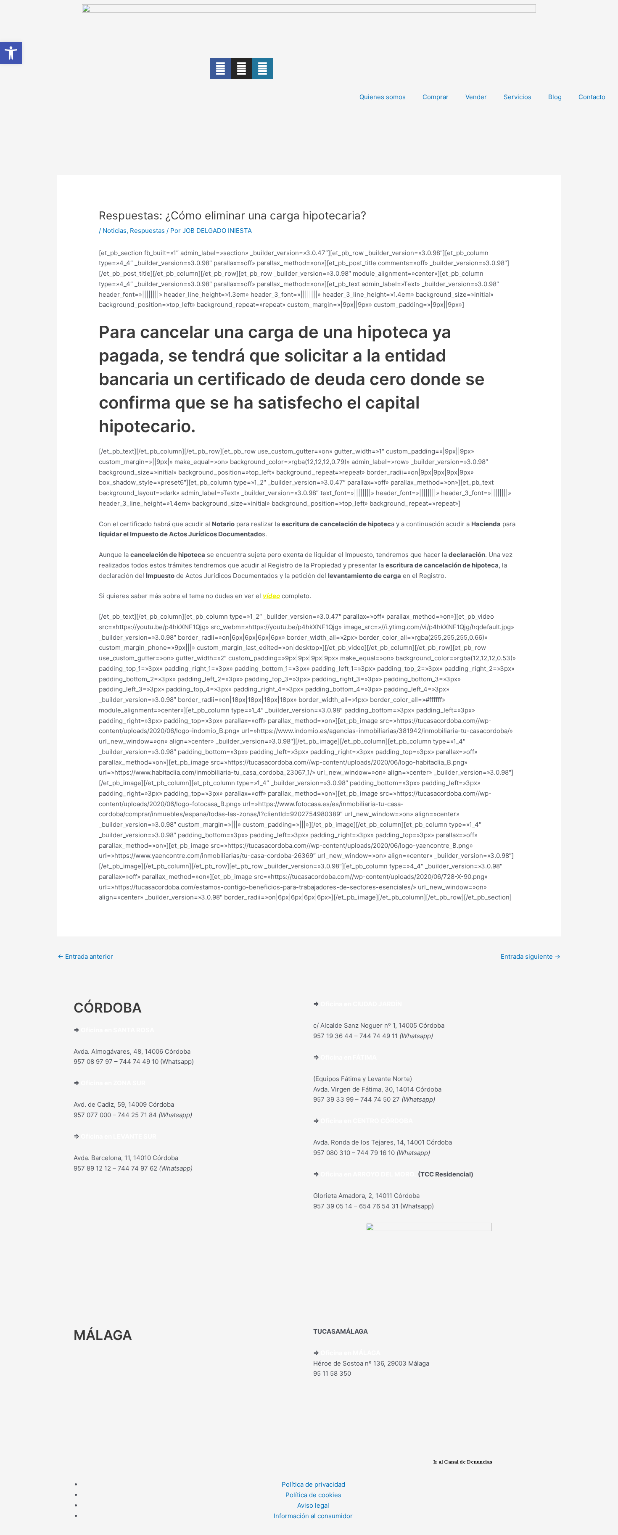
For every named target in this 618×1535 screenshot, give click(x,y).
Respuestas (147, 231)
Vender (476, 97)
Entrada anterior (85, 956)
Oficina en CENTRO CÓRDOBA (366, 1121)
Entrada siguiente (530, 956)
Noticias (115, 231)
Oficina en (97, 1083)
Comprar (436, 97)
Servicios (517, 97)
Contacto (591, 97)
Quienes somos (382, 97)
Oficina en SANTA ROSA (117, 1030)
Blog (555, 97)
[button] (11, 53)
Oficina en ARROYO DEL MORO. (369, 1174)
